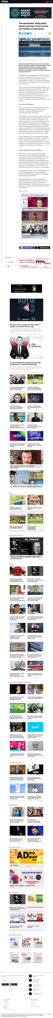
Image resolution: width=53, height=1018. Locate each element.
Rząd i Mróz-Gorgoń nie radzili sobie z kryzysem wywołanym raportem (34, 717)
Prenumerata (6, 1004)
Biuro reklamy (6, 1003)
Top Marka (33, 1004)
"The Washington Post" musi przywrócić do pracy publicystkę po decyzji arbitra (17, 426)
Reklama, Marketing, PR (20, 682)
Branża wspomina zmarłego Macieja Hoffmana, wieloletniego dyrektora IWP (17, 675)
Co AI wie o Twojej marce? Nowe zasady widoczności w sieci (34, 407)
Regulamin (5, 1008)
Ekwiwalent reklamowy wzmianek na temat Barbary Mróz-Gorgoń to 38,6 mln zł (34, 388)
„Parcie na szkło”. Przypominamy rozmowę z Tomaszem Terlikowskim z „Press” (34, 821)
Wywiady (13, 805)
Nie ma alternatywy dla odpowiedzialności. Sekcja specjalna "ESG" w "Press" (16, 717)
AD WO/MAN (14, 865)
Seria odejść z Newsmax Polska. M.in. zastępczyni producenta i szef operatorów (35, 618)
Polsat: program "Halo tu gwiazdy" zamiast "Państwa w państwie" (34, 445)
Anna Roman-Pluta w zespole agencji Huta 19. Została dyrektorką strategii (17, 698)
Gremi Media (22, 243)
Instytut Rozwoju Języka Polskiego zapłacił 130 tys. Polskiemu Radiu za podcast (17, 580)
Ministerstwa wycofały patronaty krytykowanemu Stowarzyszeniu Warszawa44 (17, 736)
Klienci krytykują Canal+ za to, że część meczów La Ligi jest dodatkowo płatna (35, 656)
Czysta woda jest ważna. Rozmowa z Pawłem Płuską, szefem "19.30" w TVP (16, 840)
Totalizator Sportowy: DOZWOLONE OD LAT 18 (15, 508)
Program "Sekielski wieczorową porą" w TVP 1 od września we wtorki (34, 426)
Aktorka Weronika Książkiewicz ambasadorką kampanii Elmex (35, 697)
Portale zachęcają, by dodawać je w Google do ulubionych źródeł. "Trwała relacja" (17, 388)
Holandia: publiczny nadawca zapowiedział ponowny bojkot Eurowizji (17, 445)
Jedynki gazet (15, 935)
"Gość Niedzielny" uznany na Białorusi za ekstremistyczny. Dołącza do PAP (34, 637)
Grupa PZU (44, 243)
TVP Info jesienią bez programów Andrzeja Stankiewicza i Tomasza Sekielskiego (25, 363)
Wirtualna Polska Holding (33, 243)
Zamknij (49, 1014)
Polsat (48, 243)
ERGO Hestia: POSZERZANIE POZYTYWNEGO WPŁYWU (16, 527)
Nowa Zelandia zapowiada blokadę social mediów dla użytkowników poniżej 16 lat (16, 778)
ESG (10, 493)
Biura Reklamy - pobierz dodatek (33, 926)
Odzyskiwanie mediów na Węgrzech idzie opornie (25, 486)
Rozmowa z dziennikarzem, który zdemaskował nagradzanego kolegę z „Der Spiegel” (34, 840)
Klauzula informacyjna (8, 1009)
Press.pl (32, 1002)
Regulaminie (24, 1016)
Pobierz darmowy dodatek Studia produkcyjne (16, 926)
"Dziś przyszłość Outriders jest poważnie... (33, 222)
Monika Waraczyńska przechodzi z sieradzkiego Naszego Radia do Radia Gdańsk (16, 407)
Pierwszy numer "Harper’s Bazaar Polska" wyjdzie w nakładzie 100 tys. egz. (25, 326)
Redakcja (5, 1001)
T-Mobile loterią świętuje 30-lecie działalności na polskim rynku (17, 755)
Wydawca (5, 1002)
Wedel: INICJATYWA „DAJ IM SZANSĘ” (34, 508)
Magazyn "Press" (34, 1001)
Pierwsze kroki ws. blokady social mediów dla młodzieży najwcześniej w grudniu (34, 797)
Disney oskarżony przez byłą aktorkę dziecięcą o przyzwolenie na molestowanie (17, 599)
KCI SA (27, 243)
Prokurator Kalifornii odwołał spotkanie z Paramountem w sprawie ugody (17, 618)
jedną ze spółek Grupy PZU (43, 77)
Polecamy (13, 892)
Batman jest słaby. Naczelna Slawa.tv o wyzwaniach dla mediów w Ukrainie (17, 821)
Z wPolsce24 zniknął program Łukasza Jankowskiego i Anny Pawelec (34, 675)
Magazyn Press (16, 535)
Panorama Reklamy (35, 1006)
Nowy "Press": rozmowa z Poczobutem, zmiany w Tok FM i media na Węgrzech (35, 580)
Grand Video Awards (35, 1007)
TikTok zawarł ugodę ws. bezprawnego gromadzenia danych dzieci (34, 778)
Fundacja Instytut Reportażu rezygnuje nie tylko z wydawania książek (17, 637)
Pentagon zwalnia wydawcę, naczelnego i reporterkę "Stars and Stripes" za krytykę (17, 656)
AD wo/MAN (33, 1003)
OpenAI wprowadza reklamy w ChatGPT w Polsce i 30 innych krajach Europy (17, 797)
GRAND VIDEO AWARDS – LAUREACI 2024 (22, 885)
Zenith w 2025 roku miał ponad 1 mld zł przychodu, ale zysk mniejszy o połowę (35, 736)
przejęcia (40, 243)
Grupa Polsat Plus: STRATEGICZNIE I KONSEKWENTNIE (32, 528)
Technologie (15, 762)
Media (11, 564)
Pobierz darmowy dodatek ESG (35, 907)
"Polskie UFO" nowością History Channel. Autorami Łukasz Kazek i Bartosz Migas (35, 599)
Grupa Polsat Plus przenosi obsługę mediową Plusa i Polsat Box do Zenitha (35, 755)
